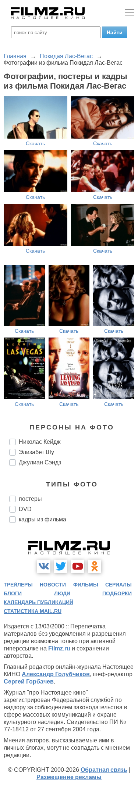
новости (53, 585)
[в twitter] (60, 566)
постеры (30, 499)
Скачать (35, 143)
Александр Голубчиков (56, 674)
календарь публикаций (38, 602)
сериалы (118, 585)
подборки (117, 593)
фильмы (85, 585)
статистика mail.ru (32, 611)
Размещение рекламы (69, 777)
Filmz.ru (59, 648)
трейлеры (18, 585)
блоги (13, 593)
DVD (25, 509)
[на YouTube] (77, 566)
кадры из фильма (42, 519)
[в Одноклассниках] (94, 566)
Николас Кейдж (40, 442)
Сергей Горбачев (29, 681)
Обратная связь (104, 770)
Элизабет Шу (36, 452)
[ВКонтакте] (43, 566)
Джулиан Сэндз (40, 462)
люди (62, 593)
